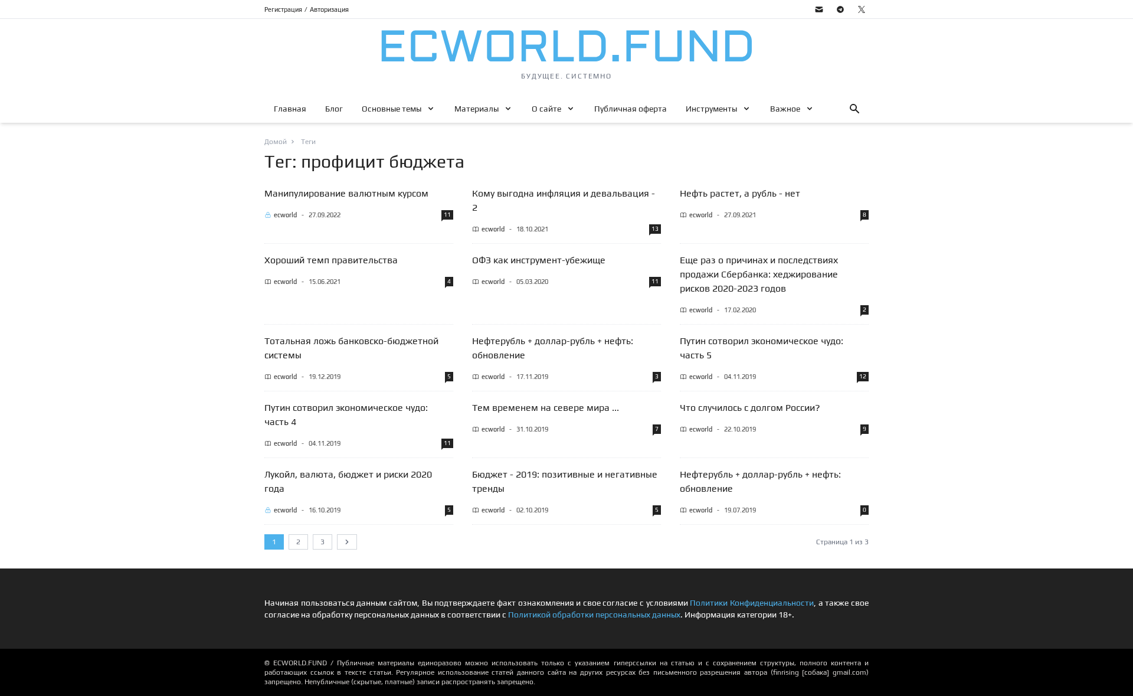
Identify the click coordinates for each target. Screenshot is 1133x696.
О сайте (546, 108)
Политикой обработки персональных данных (594, 614)
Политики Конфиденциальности (752, 602)
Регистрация (283, 9)
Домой (275, 142)
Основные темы (391, 108)
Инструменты (711, 108)
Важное (785, 108)
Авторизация (329, 9)
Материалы (476, 108)
